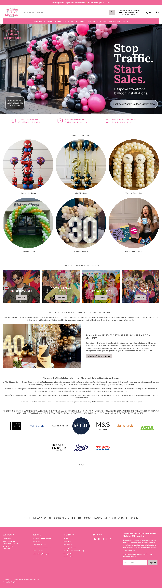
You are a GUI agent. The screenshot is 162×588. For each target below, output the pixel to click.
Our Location (67, 545)
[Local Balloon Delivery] (34, 120)
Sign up (153, 562)
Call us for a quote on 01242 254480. (139, 351)
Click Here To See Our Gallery (99, 356)
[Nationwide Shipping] (81, 120)
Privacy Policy (68, 554)
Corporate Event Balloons (42, 548)
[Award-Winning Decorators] (127, 120)
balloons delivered (14, 317)
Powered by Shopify (9, 582)
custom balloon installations (81, 384)
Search (65, 539)
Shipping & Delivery (69, 548)
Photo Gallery (38, 551)
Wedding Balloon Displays (42, 539)
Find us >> (6, 548)
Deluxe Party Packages (41, 554)
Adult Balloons (38, 542)
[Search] (112, 12)
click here (132, 320)
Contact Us (67, 542)
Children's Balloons (39, 545)
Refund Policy (68, 557)
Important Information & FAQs (74, 551)
